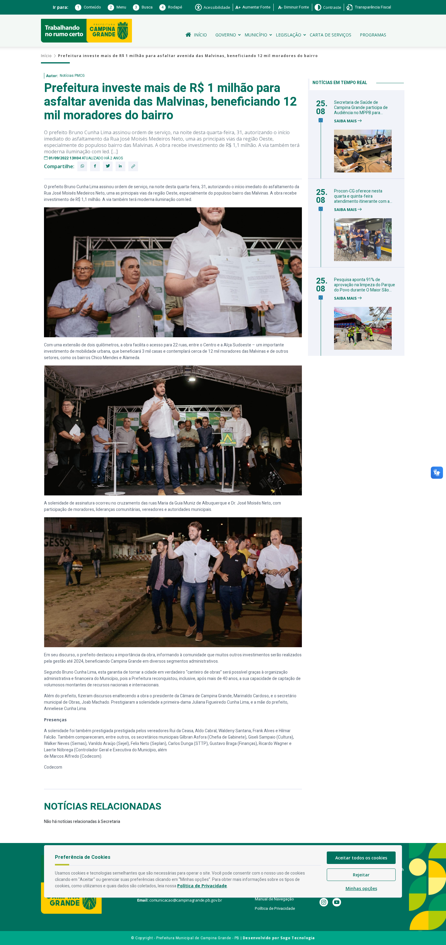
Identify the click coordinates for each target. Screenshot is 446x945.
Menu (118, 7)
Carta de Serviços (330, 35)
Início (200, 35)
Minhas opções (361, 888)
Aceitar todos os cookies (361, 858)
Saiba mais (346, 121)
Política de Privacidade (275, 908)
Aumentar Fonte (256, 7)
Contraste (332, 7)
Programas (373, 35)
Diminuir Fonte (296, 7)
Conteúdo (89, 7)
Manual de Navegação (274, 899)
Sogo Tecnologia (297, 937)
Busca (144, 7)
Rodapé (171, 7)
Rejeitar (361, 875)
